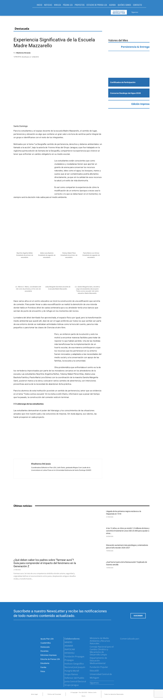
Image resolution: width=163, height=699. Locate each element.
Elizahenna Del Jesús (23, 53)
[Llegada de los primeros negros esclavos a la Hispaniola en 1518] (94, 517)
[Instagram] (143, 12)
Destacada (22, 28)
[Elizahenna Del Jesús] (22, 469)
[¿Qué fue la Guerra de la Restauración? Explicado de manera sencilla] (94, 567)
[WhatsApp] (92, 53)
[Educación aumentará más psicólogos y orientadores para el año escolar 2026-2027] (94, 550)
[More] (99, 53)
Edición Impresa (140, 103)
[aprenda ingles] (129, 58)
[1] (129, 70)
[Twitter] (147, 12)
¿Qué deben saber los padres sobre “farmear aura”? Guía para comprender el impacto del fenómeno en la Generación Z (44, 563)
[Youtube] (150, 12)
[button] (149, 6)
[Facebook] (140, 12)
